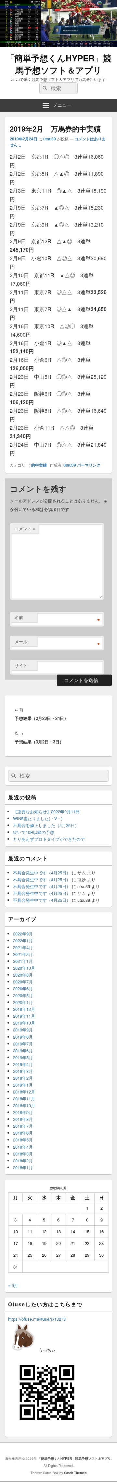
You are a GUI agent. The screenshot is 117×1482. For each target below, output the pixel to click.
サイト (21, 665)
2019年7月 (23, 1044)
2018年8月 (23, 1119)
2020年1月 (23, 1002)
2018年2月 (23, 1160)
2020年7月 (23, 982)
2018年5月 (23, 1140)
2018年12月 (24, 1092)
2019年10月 (24, 1023)
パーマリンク (88, 465)
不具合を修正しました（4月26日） (46, 825)
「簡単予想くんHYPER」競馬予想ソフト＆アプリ (58, 64)
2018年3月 (23, 1154)
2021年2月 (23, 954)
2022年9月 (23, 934)
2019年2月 (23, 1078)
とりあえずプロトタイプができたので (49, 839)
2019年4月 (23, 1064)
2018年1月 (23, 1167)
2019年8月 (23, 1037)
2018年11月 (24, 1098)
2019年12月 (24, 1009)
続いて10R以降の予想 (33, 832)
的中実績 (39, 465)
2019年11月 (24, 1016)
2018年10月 (24, 1105)
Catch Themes (75, 1473)
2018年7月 (23, 1126)
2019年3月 (23, 1071)
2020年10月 (24, 968)
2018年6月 (23, 1133)
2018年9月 (23, 1112)
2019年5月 (23, 1057)
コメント (25, 528)
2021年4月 (23, 947)
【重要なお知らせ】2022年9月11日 (46, 811)
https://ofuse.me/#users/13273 (37, 1319)
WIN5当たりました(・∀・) (37, 818)
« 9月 (13, 1285)
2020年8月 (23, 975)
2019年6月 (23, 1050)
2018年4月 (23, 1147)
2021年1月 (23, 961)
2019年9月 (23, 1030)
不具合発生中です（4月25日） (42, 872)
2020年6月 (23, 988)
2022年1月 (23, 940)
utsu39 (49, 139)
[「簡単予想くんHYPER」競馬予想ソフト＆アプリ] (58, 45)
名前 (19, 617)
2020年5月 (23, 995)
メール (21, 641)
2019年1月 (23, 1085)
